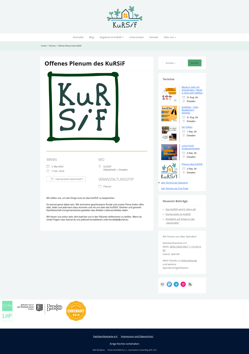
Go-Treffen (187, 127)
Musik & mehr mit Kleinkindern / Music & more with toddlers (192, 89)
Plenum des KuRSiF (192, 164)
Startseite (78, 37)
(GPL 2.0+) (152, 350)
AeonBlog (144, 350)
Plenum (107, 186)
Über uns (169, 37)
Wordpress (101, 350)
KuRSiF (107, 166)
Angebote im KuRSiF (110, 37)
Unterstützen (136, 37)
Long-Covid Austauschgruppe (191, 147)
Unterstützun (188, 260)
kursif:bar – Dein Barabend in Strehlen (190, 109)
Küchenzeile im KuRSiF (178, 214)
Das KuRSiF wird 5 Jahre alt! (181, 209)
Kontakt (154, 37)
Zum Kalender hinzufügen (68, 179)
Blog (91, 37)
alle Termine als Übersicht (174, 182)
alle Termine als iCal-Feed (174, 188)
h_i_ (125, 350)
